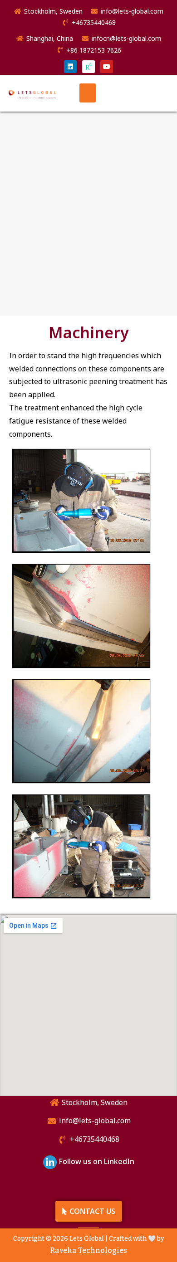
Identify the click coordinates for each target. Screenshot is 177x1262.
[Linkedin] (70, 66)
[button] (87, 92)
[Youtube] (106, 66)
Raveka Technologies (88, 1250)
